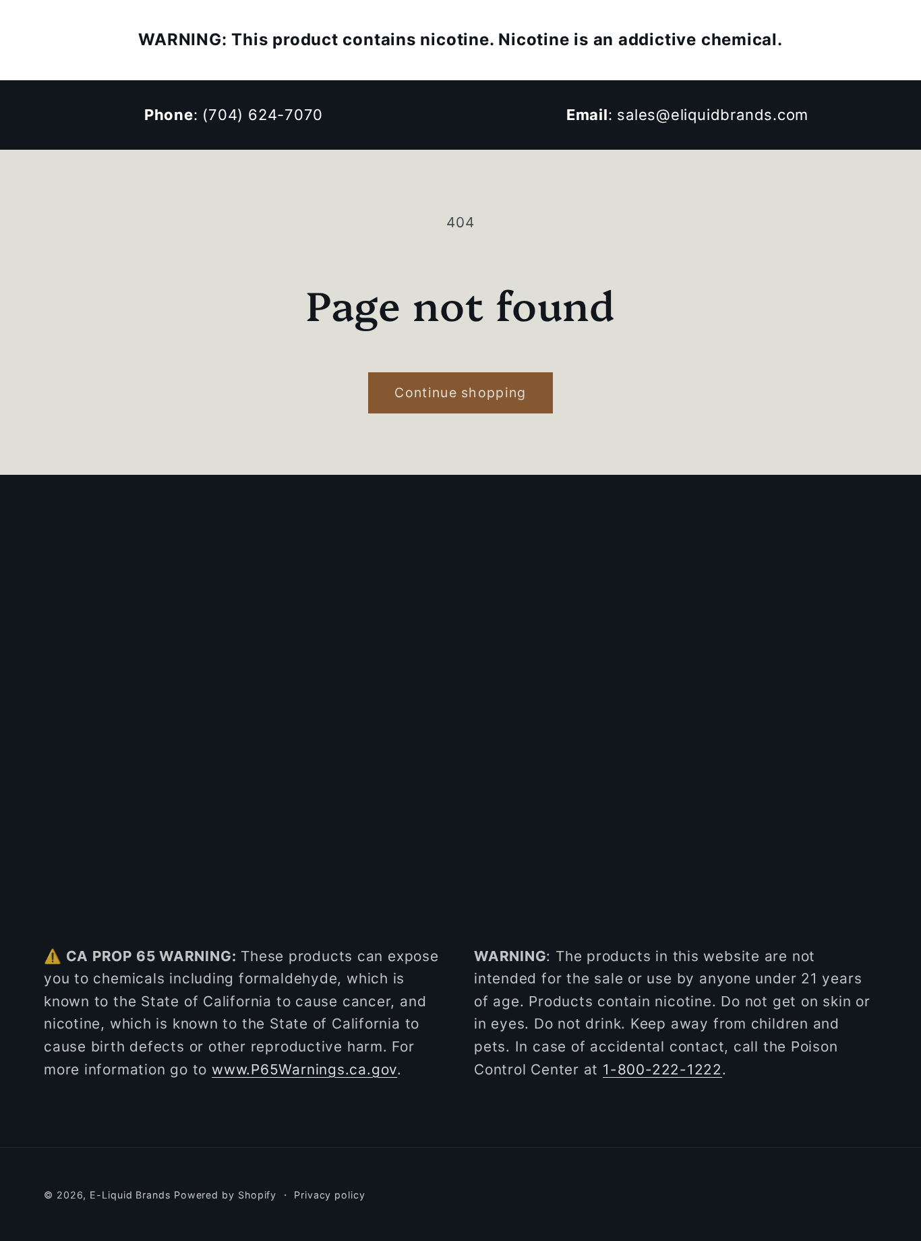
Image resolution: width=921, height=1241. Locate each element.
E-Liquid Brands (130, 1195)
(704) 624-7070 (262, 114)
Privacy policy (329, 1195)
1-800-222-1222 (662, 1069)
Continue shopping (460, 392)
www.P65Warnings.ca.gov (304, 1069)
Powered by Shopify (225, 1195)
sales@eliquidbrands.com (712, 114)
